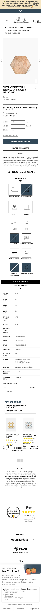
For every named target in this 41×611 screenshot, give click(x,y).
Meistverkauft (14, 411)
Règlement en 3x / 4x (20, 552)
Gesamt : (6, 130)
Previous (18, 460)
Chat (17, 485)
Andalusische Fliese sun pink (11, 436)
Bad (16, 367)
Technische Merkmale (10, 136)
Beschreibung (20, 286)
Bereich (6, 122)
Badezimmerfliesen (10, 383)
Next (21, 460)
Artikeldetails (20, 282)
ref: (4, 99)
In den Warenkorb (20, 142)
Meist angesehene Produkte (16, 406)
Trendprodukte (13, 402)
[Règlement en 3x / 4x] (20, 548)
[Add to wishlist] (35, 87)
